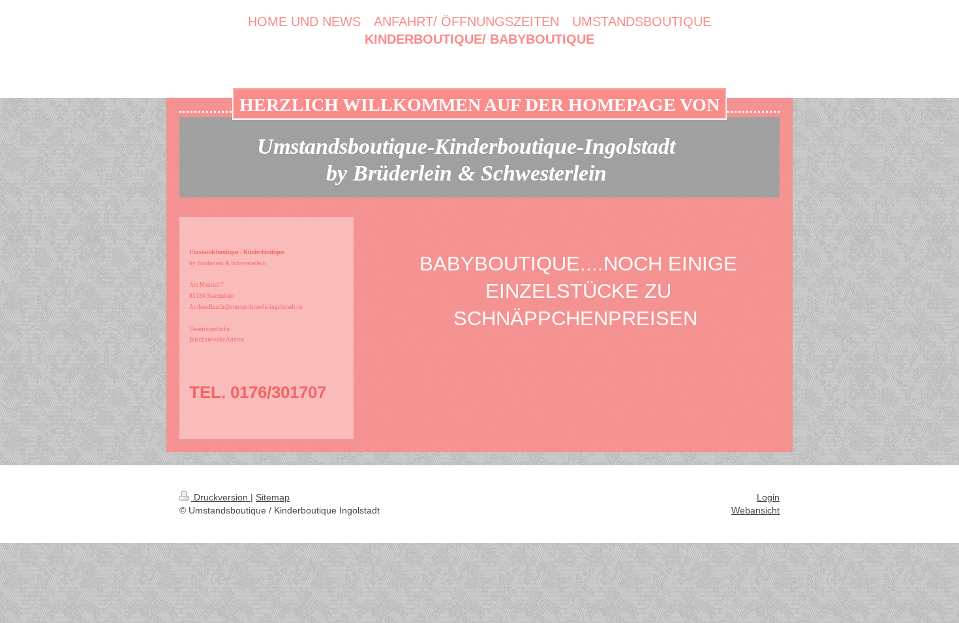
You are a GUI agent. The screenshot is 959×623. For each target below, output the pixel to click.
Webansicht (755, 510)
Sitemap (273, 497)
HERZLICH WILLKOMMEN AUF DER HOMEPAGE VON (479, 104)
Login (768, 497)
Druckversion (221, 497)
